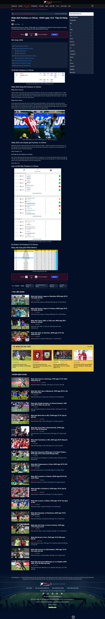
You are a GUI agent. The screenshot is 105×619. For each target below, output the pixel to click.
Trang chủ (14, 6)
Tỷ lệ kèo (41, 6)
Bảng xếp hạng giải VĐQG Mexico (22, 65)
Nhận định (26, 6)
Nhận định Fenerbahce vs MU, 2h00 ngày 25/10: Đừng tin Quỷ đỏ (49, 440)
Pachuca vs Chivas (28, 285)
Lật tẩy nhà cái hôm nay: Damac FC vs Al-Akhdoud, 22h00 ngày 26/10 (83, 366)
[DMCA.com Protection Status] (52, 607)
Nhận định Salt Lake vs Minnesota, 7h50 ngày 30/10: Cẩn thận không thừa (49, 392)
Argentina (72, 51)
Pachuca (17, 285)
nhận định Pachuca (52, 285)
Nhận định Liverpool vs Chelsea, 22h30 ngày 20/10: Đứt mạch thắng (49, 477)
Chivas (22, 285)
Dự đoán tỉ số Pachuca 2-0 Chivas (22, 63)
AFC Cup (72, 41)
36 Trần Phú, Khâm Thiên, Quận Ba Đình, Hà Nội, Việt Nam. (54, 602)
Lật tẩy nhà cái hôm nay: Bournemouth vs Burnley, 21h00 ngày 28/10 (42, 366)
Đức (71, 23)
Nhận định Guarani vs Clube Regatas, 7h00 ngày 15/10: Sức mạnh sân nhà (48, 550)
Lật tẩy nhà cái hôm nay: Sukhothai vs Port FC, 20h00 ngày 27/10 (61, 366)
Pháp (71, 29)
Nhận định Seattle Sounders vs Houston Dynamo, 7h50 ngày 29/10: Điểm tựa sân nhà (49, 404)
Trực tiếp (52, 6)
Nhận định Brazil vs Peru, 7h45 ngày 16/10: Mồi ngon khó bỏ (48, 538)
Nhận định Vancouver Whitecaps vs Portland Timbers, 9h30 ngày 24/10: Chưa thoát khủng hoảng (48, 452)
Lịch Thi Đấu (64, 6)
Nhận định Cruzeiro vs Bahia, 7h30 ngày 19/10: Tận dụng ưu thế (49, 501)
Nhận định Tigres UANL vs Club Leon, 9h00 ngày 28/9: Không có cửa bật (48, 321)
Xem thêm (89, 346)
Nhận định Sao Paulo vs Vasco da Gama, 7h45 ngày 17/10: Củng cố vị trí (47, 526)
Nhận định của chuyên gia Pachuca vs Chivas (25, 56)
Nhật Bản (72, 69)
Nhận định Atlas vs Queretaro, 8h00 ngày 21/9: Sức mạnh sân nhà (47, 333)
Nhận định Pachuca (22, 51)
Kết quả (54, 34)
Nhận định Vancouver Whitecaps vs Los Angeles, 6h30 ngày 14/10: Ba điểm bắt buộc (48, 562)
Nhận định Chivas (21, 53)
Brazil (71, 38)
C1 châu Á (72, 44)
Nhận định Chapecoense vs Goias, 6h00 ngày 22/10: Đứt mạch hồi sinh (49, 465)
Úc (70, 48)
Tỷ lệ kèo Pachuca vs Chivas (21, 46)
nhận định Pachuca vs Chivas (41, 285)
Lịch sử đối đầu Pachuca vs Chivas (22, 60)
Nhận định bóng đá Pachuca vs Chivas (23, 48)
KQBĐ (46, 6)
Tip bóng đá (34, 6)
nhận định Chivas (62, 285)
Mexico (34, 13)
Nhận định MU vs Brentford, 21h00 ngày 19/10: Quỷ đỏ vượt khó (48, 489)
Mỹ (70, 60)
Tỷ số (57, 6)
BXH (69, 6)
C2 (70, 35)
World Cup (72, 72)
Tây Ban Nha (73, 20)
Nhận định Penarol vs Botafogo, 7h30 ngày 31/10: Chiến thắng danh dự (49, 379)
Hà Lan (71, 63)
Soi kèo (20, 6)
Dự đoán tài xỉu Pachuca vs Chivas (25, 58)
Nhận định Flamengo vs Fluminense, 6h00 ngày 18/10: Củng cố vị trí (48, 513)
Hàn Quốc (72, 66)
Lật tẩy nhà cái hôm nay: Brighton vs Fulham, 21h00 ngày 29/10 (21, 366)
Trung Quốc (73, 54)
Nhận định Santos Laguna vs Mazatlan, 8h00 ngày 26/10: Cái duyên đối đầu (49, 297)
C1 (70, 32)
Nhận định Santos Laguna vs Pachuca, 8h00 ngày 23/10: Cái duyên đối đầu (49, 309)
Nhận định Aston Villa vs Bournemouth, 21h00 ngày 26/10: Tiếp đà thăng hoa (47, 428)
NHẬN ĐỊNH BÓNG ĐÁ (26, 13)
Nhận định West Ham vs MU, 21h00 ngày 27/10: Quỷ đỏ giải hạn (48, 416)
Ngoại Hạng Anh (74, 17)
